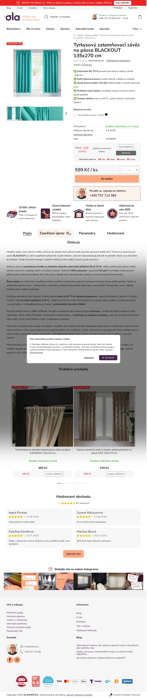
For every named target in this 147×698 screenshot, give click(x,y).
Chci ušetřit (121, 3)
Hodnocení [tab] (114, 233)
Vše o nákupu (48, 8)
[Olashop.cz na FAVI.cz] (20, 681)
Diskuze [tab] (72, 242)
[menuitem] (12, 29)
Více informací (35, 352)
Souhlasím (108, 357)
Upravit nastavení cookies (78, 694)
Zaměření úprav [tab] (50, 233)
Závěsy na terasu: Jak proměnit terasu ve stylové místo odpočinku (103, 653)
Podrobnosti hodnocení (117, 60)
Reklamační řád (13, 631)
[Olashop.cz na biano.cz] (35, 681)
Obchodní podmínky (16, 624)
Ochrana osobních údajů (18, 627)
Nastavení (88, 357)
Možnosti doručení (81, 134)
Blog (8, 8)
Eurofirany (86, 64)
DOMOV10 (125, 147)
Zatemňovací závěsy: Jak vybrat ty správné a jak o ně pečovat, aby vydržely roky (106, 646)
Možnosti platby (14, 613)
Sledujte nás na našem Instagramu (75, 569)
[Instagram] (16, 660)
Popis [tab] (26, 233)
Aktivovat (125, 153)
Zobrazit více (72, 553)
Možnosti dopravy (15, 616)
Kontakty (32, 8)
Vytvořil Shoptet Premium (125, 694)
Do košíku (106, 178)
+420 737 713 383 (106, 18)
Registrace (132, 7)
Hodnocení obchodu (72, 496)
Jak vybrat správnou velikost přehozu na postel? (99, 658)
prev (8, 434)
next (137, 434)
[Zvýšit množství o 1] (136, 170)
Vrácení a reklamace (16, 620)
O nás (18, 8)
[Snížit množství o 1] (121, 170)
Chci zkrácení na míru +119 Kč (91, 114)
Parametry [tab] (86, 233)
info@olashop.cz (30, 646)
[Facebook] (9, 660)
